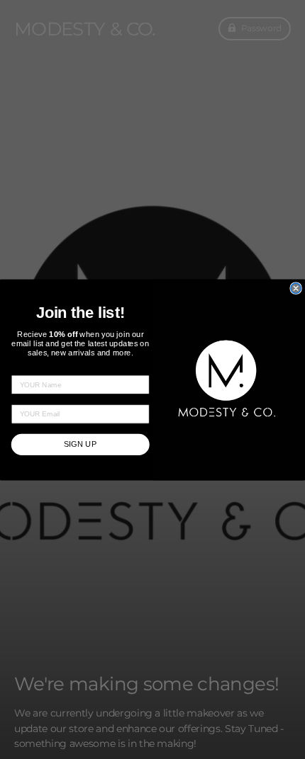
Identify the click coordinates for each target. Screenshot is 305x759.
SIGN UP (80, 444)
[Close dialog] (296, 287)
